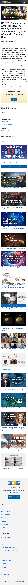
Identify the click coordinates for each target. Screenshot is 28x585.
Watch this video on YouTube (15, 18)
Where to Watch (5, 524)
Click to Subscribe (14, 496)
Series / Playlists (5, 514)
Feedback (3, 563)
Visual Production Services (8, 547)
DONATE (14, 99)
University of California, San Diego (10, 550)
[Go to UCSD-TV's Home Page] (9, 2)
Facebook (3, 567)
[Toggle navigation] (24, 2)
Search (3, 527)
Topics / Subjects (5, 511)
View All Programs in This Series (14, 166)
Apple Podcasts (5, 574)
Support (3, 544)
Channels (3, 518)
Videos (3, 508)
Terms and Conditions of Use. (11, 583)
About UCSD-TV (5, 537)
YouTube (3, 571)
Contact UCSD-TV (6, 560)
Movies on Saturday (6, 521)
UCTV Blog (4, 541)
